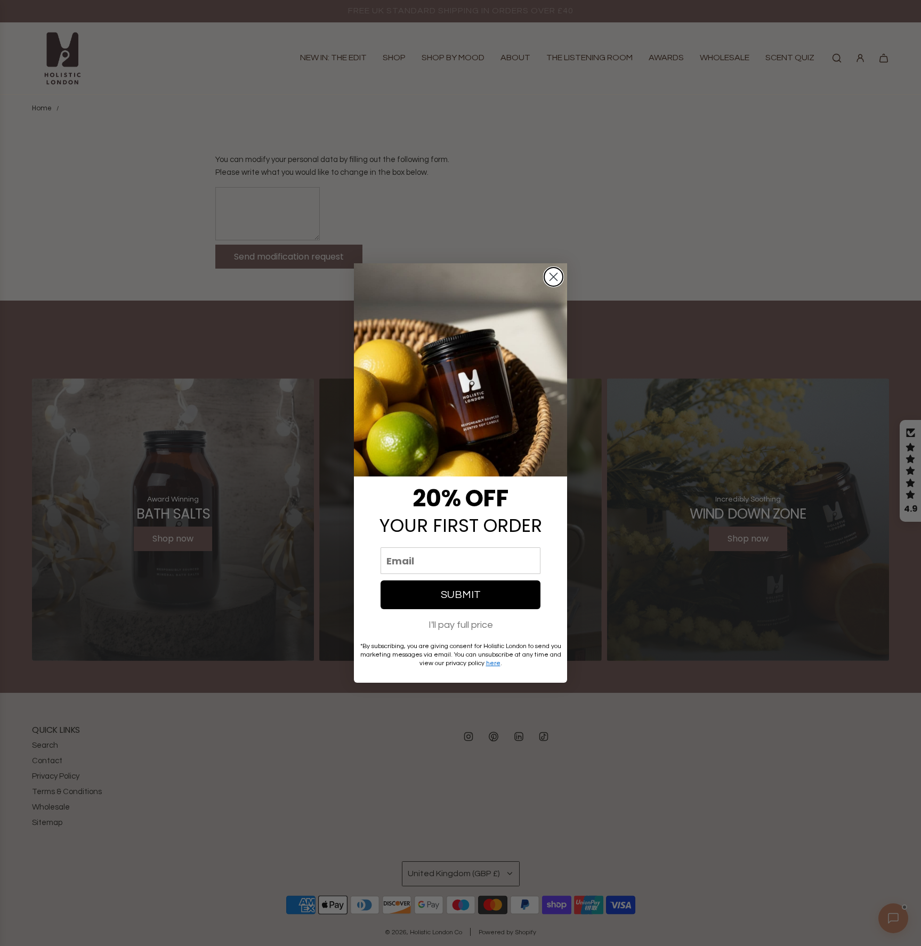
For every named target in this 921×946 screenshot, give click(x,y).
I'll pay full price (461, 625)
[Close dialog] (553, 277)
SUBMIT (461, 594)
